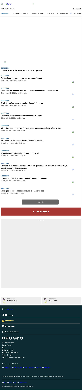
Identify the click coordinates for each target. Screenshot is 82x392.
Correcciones (59, 376)
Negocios (4, 13)
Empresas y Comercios (20, 13)
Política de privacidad (8, 376)
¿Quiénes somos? (8, 342)
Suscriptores (76, 13)
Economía (50, 13)
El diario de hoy (8, 350)
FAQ (3, 347)
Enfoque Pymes (62, 13)
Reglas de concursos (10, 352)
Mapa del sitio (7, 355)
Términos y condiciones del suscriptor (43, 376)
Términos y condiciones (23, 376)
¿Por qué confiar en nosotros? (13, 357)
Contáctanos (7, 345)
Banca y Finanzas (37, 13)
